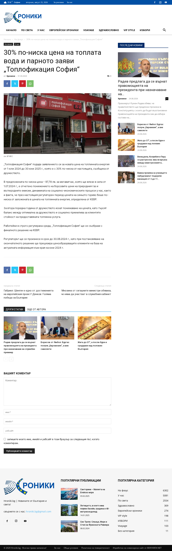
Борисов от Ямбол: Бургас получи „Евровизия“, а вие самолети (55, 345)
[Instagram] (160, 2)
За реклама (59, 2)
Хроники (11, 76)
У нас (41, 30)
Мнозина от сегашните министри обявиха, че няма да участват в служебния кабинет (86, 292)
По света (27, 30)
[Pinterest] (22, 83)
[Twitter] (14, 83)
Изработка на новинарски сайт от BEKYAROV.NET (137, 547)
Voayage (88, 30)
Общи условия (71, 547)
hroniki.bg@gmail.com (38, 511)
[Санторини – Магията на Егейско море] (69, 494)
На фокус (18, 39)
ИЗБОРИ (145, 30)
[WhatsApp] (30, 83)
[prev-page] (6, 359)
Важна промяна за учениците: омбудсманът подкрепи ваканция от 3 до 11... (152, 176)
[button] (164, 30)
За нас (69, 2)
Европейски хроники (64, 30)
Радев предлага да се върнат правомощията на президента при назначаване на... (142, 87)
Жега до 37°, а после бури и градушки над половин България (92, 345)
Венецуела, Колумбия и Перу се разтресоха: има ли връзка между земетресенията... (152, 160)
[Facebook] (154, 2)
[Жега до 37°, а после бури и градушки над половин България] (94, 327)
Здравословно (109, 30)
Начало (11, 30)
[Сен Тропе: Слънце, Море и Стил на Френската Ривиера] (69, 526)
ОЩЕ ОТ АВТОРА (36, 309)
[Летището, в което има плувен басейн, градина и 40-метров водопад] (69, 510)
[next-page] (11, 359)
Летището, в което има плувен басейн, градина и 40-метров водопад (94, 508)
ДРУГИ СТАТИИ (14, 309)
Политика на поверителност (95, 547)
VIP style (129, 30)
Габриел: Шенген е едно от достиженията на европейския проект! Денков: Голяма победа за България (28, 294)
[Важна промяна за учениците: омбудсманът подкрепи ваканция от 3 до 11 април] (126, 177)
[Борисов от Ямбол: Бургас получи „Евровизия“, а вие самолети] (57, 327)
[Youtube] (165, 2)
